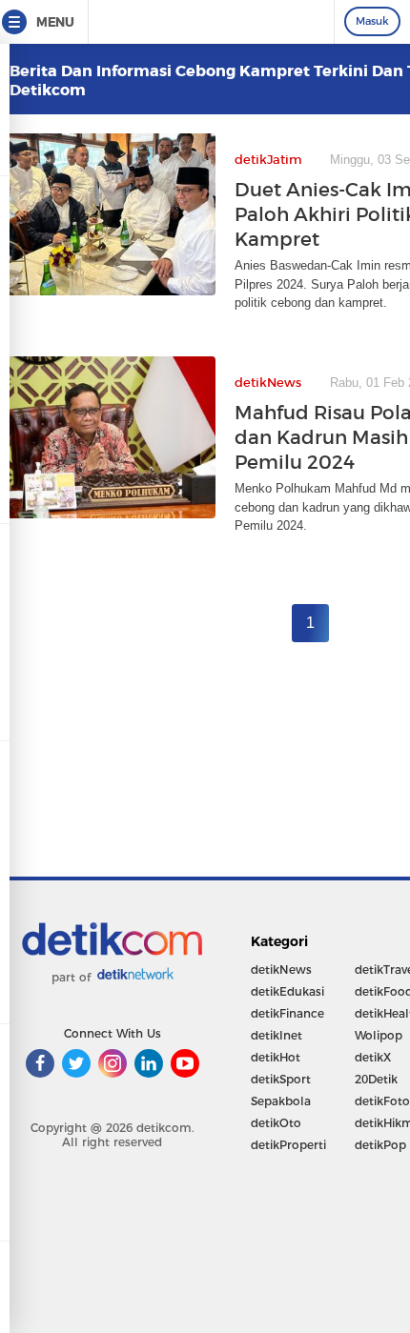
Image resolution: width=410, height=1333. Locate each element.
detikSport (281, 1079)
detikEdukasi (287, 991)
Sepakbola (281, 1101)
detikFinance (287, 1013)
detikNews (281, 969)
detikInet (276, 1035)
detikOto (276, 1123)
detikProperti (288, 1145)
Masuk (372, 21)
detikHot (275, 1057)
